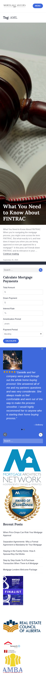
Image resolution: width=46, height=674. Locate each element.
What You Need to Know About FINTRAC (22, 212)
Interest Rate (9, 309)
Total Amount (9, 287)
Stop (24, 445)
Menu (37, 6)
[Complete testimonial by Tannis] (23, 360)
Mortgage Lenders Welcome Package (20, 585)
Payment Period (10, 330)
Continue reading (11, 254)
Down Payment (10, 298)
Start (22, 445)
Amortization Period (12, 319)
